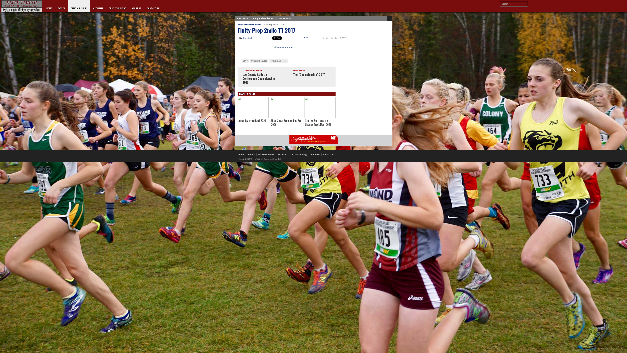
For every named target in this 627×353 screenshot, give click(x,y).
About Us (136, 8)
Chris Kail (247, 38)
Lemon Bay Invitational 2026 (252, 121)
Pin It (306, 37)
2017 (245, 60)
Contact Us (153, 8)
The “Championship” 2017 (309, 74)
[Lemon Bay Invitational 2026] (253, 117)
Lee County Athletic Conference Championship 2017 (258, 78)
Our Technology (117, 8)
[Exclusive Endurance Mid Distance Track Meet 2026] (320, 117)
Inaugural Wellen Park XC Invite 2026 (271, 18)
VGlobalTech (276, 159)
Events (61, 8)
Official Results (79, 8)
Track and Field (279, 60)
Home (49, 8)
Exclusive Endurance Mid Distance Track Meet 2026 (318, 122)
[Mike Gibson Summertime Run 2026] (286, 117)
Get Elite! (98, 8)
